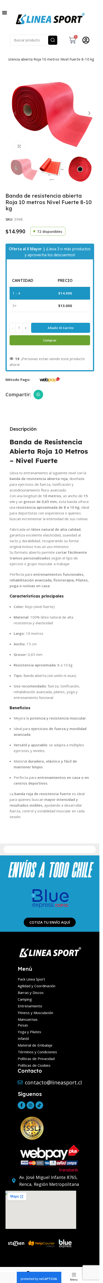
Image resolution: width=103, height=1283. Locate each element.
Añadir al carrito (61, 328)
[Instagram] (30, 1105)
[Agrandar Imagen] (19, 146)
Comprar (50, 340)
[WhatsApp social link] (38, 394)
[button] (4, 12)
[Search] (52, 40)
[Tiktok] (39, 1105)
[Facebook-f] (21, 1105)
